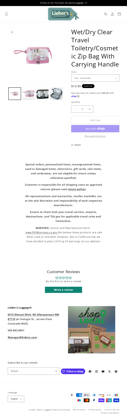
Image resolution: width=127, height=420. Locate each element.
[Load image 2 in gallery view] (28, 94)
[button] (6, 14)
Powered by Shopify (61, 410)
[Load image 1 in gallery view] (15, 94)
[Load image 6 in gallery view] (56, 94)
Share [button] (77, 144)
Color (74, 72)
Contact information (110, 413)
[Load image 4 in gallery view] (42, 94)
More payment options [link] (95, 136)
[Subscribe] (55, 371)
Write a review (63, 290)
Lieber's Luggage (44, 410)
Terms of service (111, 409)
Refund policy (79, 409)
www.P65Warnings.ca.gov (42, 232)
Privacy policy (95, 409)
